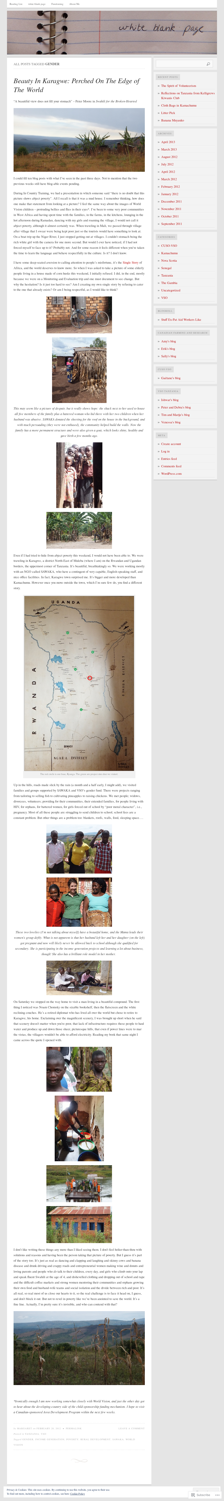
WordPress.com (171, 473)
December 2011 (171, 201)
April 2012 (168, 172)
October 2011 (170, 216)
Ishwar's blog (169, 400)
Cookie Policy (77, 1493)
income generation (50, 1439)
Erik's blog (168, 349)
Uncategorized (170, 290)
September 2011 (171, 224)
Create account (171, 444)
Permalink (74, 1428)
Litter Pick (168, 113)
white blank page (37, 3)
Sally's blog (168, 356)
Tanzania (32, 1433)
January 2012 (169, 194)
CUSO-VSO (169, 245)
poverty (72, 1439)
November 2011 (171, 209)
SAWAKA (118, 1439)
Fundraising (57, 3)
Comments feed (171, 466)
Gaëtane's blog (170, 378)
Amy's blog (168, 341)
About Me (74, 3)
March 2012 (169, 179)
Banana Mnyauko (172, 120)
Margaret (24, 1428)
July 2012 (167, 164)
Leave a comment (132, 1428)
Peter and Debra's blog (176, 407)
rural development (95, 1439)
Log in (165, 451)
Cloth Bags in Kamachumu (178, 105)
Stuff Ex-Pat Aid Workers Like (181, 319)
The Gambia (169, 283)
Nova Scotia (169, 260)
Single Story (130, 262)
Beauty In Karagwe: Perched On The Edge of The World (76, 85)
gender (27, 1439)
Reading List (16, 3)
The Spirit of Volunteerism (178, 86)
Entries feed (169, 459)
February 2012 (170, 186)
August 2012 (169, 157)
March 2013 (169, 149)
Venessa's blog (170, 422)
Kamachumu (169, 253)
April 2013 (168, 142)
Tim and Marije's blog (175, 415)
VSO (43, 1433)
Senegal (166, 268)
